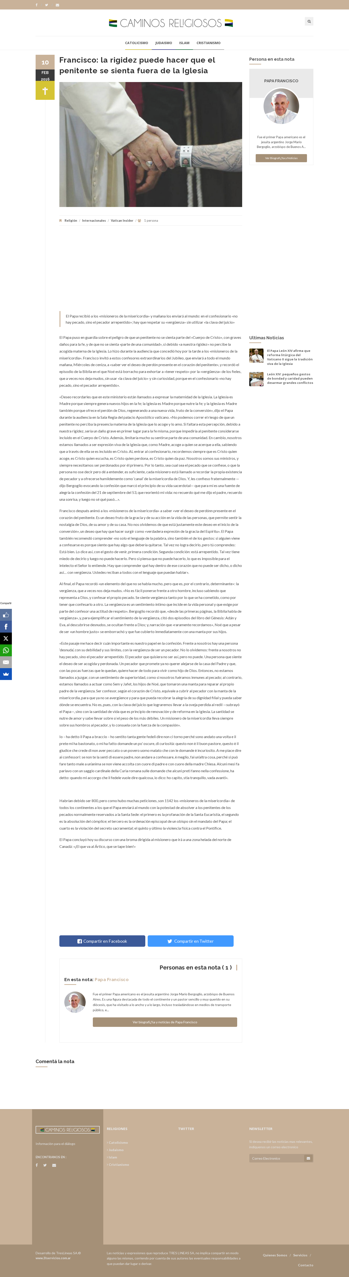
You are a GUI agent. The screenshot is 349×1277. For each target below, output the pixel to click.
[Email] (6, 662)
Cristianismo (209, 43)
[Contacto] (57, 4)
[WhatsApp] (6, 650)
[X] (6, 638)
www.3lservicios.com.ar (53, 1258)
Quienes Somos (275, 1255)
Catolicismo (136, 43)
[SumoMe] (6, 674)
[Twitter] (49, 4)
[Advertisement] (150, 271)
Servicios (300, 1255)
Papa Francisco (112, 979)
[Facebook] (39, 4)
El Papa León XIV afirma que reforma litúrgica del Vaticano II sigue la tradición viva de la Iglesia (290, 357)
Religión (71, 220)
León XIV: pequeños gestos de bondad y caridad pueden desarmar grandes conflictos (290, 378)
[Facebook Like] (6, 615)
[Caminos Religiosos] (174, 22)
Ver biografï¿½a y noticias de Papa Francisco (165, 1022)
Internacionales (94, 220)
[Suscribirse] (308, 1158)
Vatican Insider (122, 220)
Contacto (305, 1265)
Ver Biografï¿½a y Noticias (281, 158)
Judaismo (163, 43)
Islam (184, 43)
